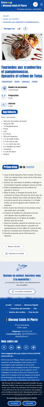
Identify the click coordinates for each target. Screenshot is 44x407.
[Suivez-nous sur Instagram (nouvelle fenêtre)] (26, 347)
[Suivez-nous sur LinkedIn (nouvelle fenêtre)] (11, 347)
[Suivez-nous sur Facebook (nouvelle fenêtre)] (4, 347)
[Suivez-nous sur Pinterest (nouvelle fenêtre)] (33, 347)
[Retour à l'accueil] (6, 2)
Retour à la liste (14, 247)
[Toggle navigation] (41, 5)
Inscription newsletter (23, 292)
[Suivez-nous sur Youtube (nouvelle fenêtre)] (18, 347)
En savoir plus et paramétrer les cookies (22, 398)
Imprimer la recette (16, 254)
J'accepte (29, 403)
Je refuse (14, 403)
